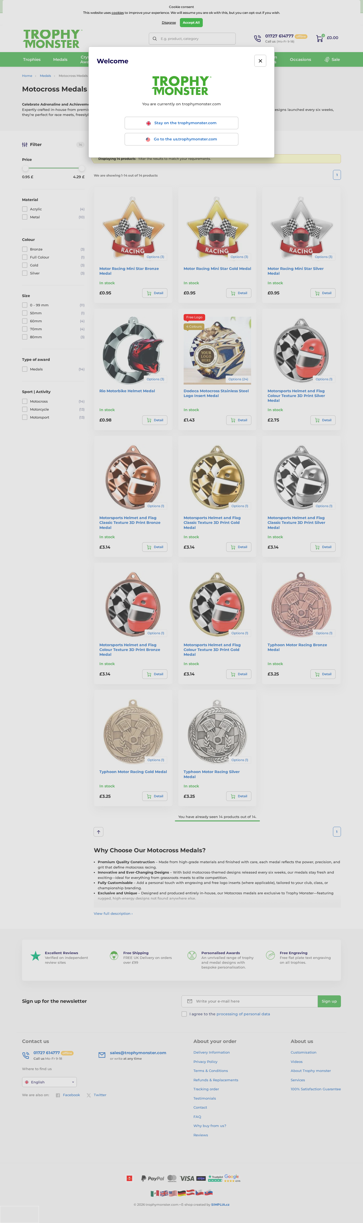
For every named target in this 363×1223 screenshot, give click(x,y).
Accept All (191, 22)
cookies (118, 13)
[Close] (260, 61)
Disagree (169, 22)
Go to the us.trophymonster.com (185, 139)
